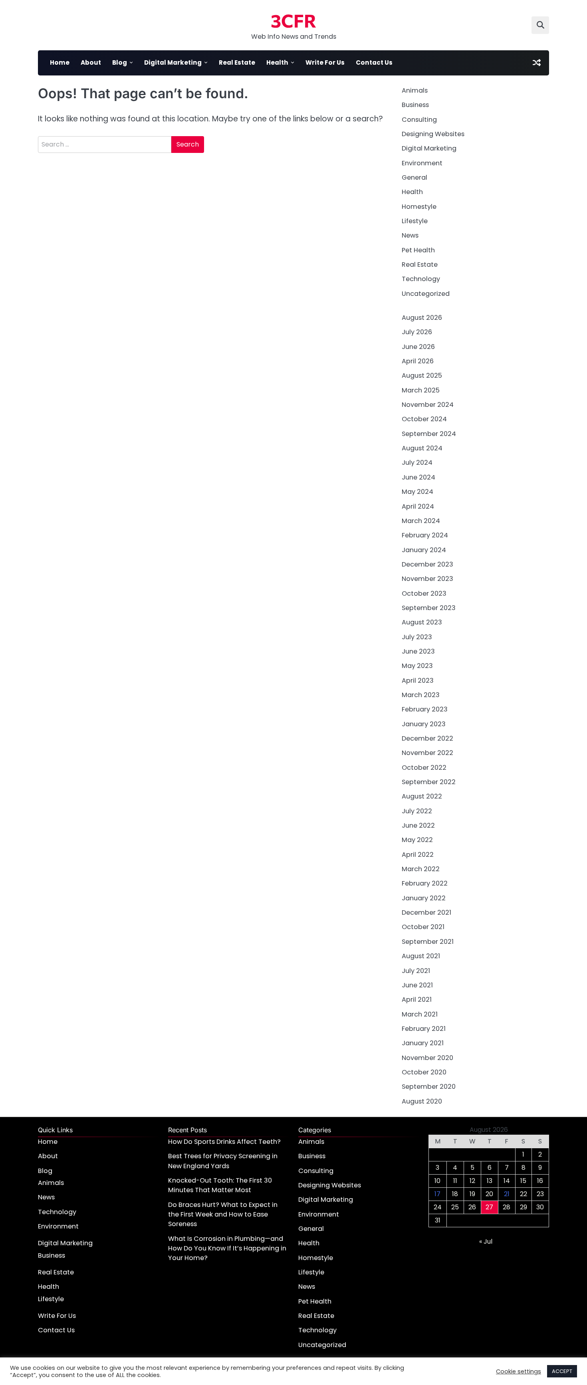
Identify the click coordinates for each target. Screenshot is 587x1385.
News (410, 235)
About (91, 62)
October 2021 (423, 926)
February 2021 (424, 1028)
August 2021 (421, 956)
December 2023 (427, 564)
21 (507, 1194)
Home (59, 62)
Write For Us (325, 62)
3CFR (293, 20)
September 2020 (429, 1086)
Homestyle (419, 206)
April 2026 (418, 361)
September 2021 (428, 941)
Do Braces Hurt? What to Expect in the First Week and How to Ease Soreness (223, 1214)
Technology (421, 278)
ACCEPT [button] (562, 1371)
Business (415, 104)
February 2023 (425, 709)
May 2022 (417, 839)
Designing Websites (433, 134)
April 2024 (418, 506)
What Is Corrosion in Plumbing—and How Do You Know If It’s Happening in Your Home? (227, 1248)
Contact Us (374, 62)
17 (437, 1194)
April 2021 (417, 999)
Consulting (419, 119)
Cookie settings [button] (518, 1371)
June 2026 (418, 346)
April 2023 (418, 680)
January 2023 (424, 724)
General (414, 177)
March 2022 (421, 869)
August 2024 (422, 448)
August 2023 (422, 622)
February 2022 (425, 883)
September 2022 (429, 782)
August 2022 (422, 796)
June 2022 (418, 825)
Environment (422, 163)
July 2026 (417, 332)
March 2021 (420, 1014)
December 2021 (426, 912)
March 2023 (421, 694)
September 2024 (429, 433)
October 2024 (424, 419)
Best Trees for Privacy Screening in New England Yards (223, 1160)
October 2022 (424, 767)
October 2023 (424, 593)
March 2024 (421, 520)
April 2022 (418, 854)
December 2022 (427, 738)
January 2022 (424, 898)
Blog (119, 62)
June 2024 (418, 477)
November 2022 (427, 752)
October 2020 (424, 1072)
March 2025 (421, 390)
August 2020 (422, 1101)
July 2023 (417, 637)
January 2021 (423, 1043)
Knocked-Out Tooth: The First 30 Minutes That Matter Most (220, 1185)
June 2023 (418, 651)
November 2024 (428, 404)
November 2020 (427, 1057)
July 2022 (417, 811)
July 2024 (417, 462)
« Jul (485, 1241)
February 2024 (425, 535)
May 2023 (417, 665)
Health (277, 62)
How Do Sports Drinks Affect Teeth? (224, 1141)
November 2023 (427, 578)
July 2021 (416, 970)
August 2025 (422, 375)
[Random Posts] (537, 63)
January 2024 (424, 550)
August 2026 (422, 317)
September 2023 (429, 607)
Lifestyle (415, 221)
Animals (415, 90)
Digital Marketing (173, 62)
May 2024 (417, 491)
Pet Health (418, 250)
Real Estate (237, 62)
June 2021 (417, 985)
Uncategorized (426, 293)
